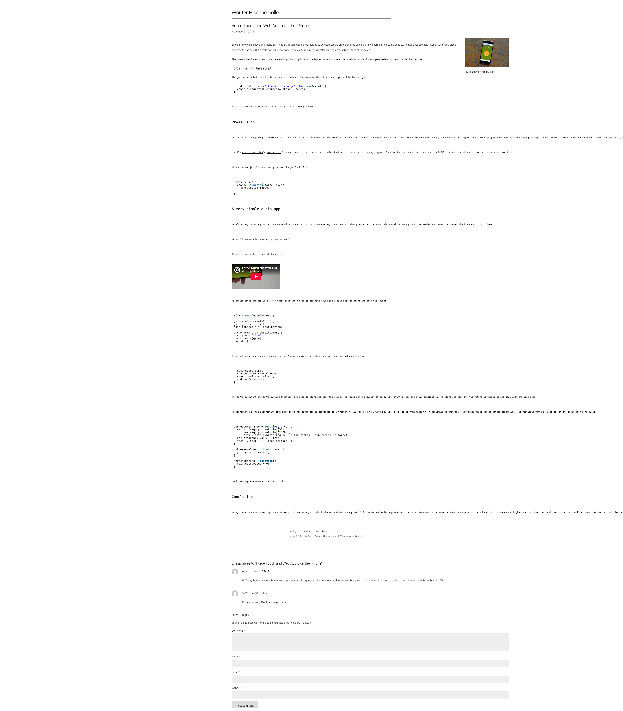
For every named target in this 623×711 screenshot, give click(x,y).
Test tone (345, 536)
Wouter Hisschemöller (256, 13)
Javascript (309, 531)
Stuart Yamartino (252, 152)
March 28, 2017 (261, 571)
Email (236, 672)
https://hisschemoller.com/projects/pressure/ (260, 239)
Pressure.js (274, 152)
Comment (238, 630)
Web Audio (322, 531)
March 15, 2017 (259, 593)
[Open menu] (388, 12)
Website (236, 688)
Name (236, 656)
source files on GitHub (269, 481)
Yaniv (245, 593)
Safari (335, 536)
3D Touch (289, 44)
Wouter (246, 571)
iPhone (327, 536)
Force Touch (315, 536)
